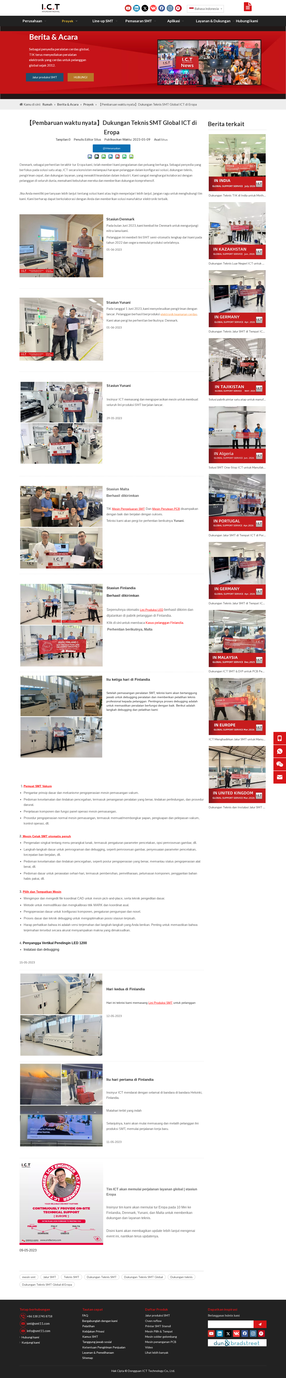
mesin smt (29, 1277)
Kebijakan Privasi (93, 1331)
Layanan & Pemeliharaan (98, 1352)
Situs (164, 139)
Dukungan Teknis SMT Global (143, 1277)
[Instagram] (170, 8)
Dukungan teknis (181, 1277)
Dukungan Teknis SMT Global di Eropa (47, 1284)
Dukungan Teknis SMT (102, 1277)
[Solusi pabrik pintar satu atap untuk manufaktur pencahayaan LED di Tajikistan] (237, 366)
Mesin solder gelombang (161, 1336)
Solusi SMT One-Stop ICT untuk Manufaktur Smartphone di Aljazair (237, 467)
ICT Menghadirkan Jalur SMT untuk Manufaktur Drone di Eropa (237, 739)
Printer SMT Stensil (158, 1326)
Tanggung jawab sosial (97, 1342)
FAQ (85, 1315)
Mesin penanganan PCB (160, 1342)
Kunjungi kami (31, 1342)
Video (149, 1347)
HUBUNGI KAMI (81, 78)
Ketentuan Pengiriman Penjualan (103, 1347)
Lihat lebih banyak (156, 1352)
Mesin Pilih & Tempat (159, 1331)
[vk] (153, 8)
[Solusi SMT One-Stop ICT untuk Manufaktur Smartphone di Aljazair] (237, 434)
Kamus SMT (90, 1336)
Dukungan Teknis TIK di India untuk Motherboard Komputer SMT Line (237, 195)
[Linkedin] (136, 8)
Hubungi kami (30, 1337)
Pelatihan (88, 1326)
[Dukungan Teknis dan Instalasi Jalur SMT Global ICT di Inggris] (237, 774)
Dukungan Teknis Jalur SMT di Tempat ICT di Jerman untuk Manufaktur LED (237, 331)
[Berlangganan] (260, 1324)
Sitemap (87, 1358)
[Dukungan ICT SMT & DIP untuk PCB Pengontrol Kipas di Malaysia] (237, 638)
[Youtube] (128, 8)
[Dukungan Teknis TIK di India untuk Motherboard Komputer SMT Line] (237, 162)
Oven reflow (153, 1321)
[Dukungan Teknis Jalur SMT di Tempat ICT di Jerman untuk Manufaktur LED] (237, 298)
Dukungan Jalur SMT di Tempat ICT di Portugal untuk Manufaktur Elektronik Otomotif (237, 535)
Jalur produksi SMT (44, 77)
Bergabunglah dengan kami (99, 1321)
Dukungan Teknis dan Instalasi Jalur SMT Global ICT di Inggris (237, 807)
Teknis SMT (71, 1277)
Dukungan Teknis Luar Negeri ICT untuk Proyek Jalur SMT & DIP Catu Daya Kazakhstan (237, 263)
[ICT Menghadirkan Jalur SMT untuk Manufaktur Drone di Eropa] (237, 706)
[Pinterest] (178, 8)
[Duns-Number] (237, 1343)
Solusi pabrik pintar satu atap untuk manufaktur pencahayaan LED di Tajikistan (237, 399)
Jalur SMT (49, 1277)
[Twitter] (145, 8)
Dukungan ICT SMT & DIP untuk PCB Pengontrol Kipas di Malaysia (237, 671)
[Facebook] (161, 8)
